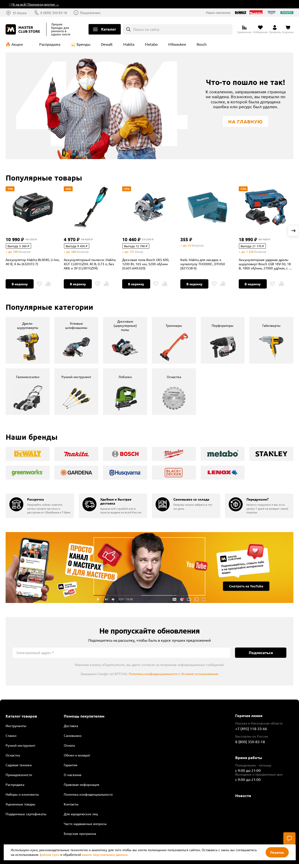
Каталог (108, 29)
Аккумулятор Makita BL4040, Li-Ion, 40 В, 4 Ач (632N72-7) (33, 262)
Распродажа (49, 44)
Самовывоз (73, 735)
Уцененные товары (20, 804)
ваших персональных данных (104, 854)
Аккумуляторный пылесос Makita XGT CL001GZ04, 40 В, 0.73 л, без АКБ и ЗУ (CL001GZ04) (90, 264)
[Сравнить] (48, 284)
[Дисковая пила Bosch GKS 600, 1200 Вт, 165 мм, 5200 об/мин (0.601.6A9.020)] (149, 207)
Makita (128, 44)
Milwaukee (177, 44)
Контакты (71, 804)
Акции (17, 44)
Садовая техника (19, 765)
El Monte (20, 13)
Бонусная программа (80, 833)
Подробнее (149, 567)
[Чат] (289, 838)
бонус (139, 252)
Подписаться (261, 652)
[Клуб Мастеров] (24, 29)
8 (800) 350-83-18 (53, 12)
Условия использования (199, 674)
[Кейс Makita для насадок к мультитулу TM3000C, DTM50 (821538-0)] (207, 207)
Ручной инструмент (20, 745)
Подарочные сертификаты (26, 814)
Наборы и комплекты (22, 794)
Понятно (277, 852)
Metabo (151, 44)
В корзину (20, 284)
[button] (293, 231)
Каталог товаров (21, 716)
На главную (245, 121)
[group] (28, 340)
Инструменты (16, 726)
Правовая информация (81, 784)
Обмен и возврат (77, 755)
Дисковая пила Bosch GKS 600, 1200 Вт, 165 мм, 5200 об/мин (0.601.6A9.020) (145, 264)
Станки (11, 735)
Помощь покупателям (84, 716)
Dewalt (107, 44)
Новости (243, 795)
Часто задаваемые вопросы (85, 824)
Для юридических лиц (81, 814)
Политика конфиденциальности (153, 674)
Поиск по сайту (146, 29)
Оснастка (13, 755)
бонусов (24, 252)
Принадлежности (19, 775)
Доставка (71, 726)
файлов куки (49, 854)
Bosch (201, 44)
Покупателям (90, 12)
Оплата (69, 745)
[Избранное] (39, 284)
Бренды (83, 44)
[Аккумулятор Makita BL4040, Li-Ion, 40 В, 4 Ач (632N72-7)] (33, 207)
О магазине (73, 775)
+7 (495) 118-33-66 (251, 728)
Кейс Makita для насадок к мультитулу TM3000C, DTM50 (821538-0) (202, 264)
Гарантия (70, 765)
